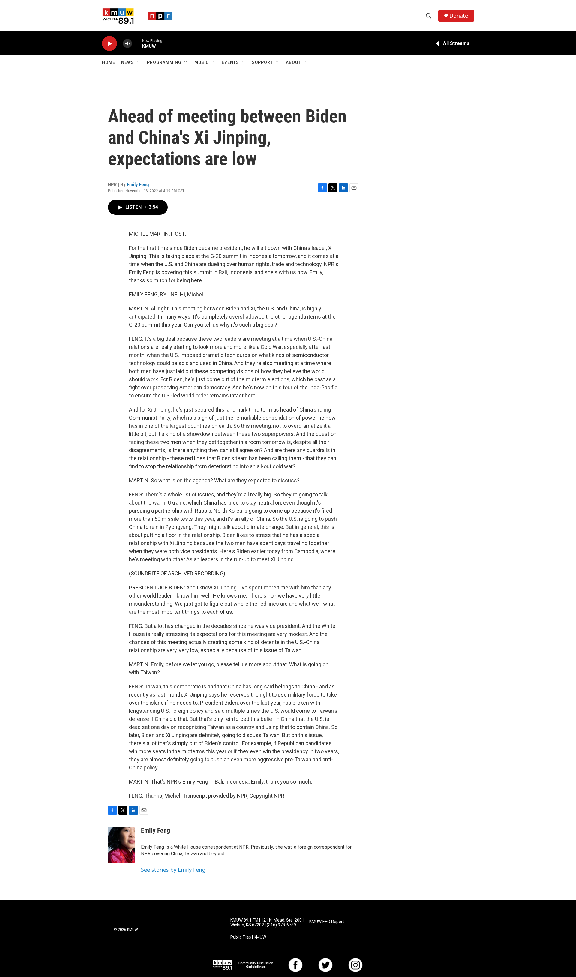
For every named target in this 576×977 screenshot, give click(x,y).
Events (230, 62)
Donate (458, 16)
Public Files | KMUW (248, 937)
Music (201, 62)
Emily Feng (138, 184)
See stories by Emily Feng (173, 869)
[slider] (137, 43)
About (293, 62)
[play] (109, 43)
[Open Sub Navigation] (138, 62)
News (127, 62)
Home (108, 62)
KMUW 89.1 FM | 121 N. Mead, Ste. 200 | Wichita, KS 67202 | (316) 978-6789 (267, 922)
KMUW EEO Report (326, 921)
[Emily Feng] (121, 845)
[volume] (127, 43)
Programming (164, 62)
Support (262, 62)
